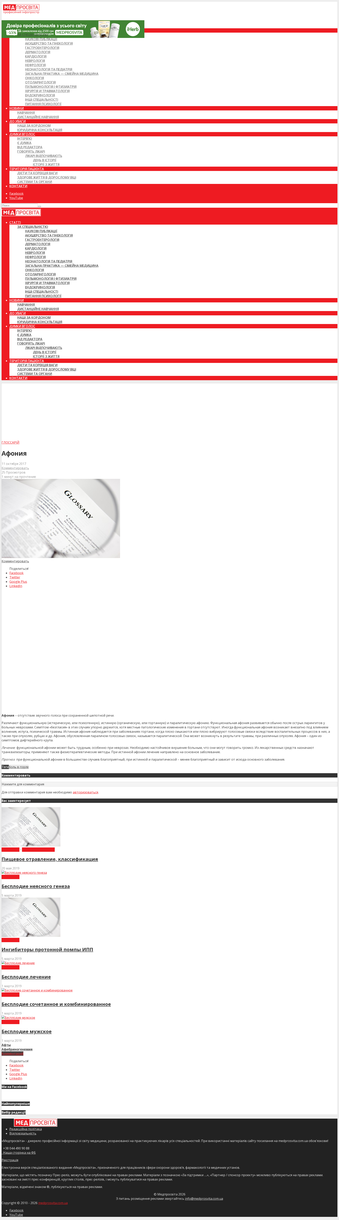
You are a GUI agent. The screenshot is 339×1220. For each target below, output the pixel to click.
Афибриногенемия (17, 1049)
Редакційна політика (25, 1129)
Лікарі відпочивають (43, 156)
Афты (6, 1045)
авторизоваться (85, 792)
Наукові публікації (41, 39)
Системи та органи (34, 182)
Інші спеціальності (41, 99)
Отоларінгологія (40, 82)
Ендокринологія (40, 95)
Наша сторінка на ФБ (19, 1152)
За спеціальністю (32, 35)
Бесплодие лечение (26, 976)
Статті (15, 30)
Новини (16, 108)
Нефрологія (35, 65)
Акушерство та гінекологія (49, 43)
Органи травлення (38, 849)
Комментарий (12, 1053)
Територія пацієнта (26, 169)
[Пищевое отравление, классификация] (31, 845)
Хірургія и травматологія (47, 91)
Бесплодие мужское (27, 1031)
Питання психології (43, 104)
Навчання (26, 112)
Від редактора (29, 147)
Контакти (18, 186)
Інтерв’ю (24, 138)
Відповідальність (22, 1133)
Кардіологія (35, 56)
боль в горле (19, 767)
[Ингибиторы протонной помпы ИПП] (31, 936)
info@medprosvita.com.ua (204, 1198)
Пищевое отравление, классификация (50, 859)
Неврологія (35, 61)
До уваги (17, 121)
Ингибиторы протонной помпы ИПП (47, 949)
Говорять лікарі (31, 151)
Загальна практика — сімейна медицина (61, 74)
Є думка (24, 143)
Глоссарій (10, 442)
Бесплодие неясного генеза (36, 886)
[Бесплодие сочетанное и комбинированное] (37, 990)
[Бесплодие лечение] (18, 963)
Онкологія (34, 78)
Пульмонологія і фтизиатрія (51, 86)
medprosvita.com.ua (53, 1203)
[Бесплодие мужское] (18, 1017)
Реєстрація (10, 1160)
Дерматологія (37, 52)
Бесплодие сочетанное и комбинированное (56, 1004)
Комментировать (15, 468)
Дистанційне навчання (38, 117)
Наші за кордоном (34, 125)
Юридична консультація (39, 130)
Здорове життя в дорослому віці (46, 177)
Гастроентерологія (42, 48)
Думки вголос (22, 134)
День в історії (44, 160)
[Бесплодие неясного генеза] (24, 872)
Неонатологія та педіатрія (48, 69)
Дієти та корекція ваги (37, 173)
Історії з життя (46, 164)
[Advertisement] (169, 410)
